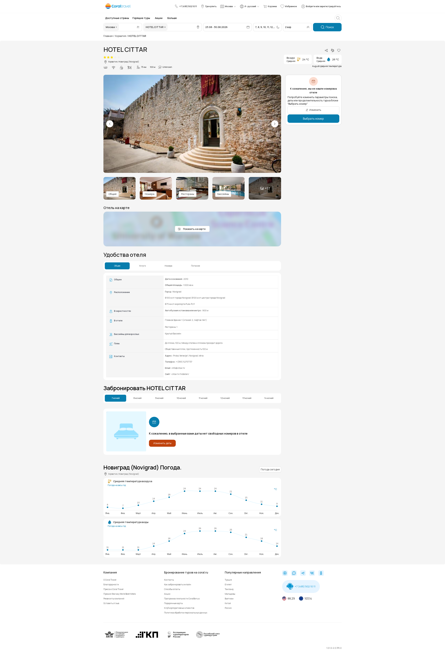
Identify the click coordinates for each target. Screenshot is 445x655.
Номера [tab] (168, 265)
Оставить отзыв (111, 603)
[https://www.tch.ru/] (147, 637)
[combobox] (119, 27)
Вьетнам (229, 598)
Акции (167, 593)
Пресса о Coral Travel (113, 589)
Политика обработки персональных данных (185, 612)
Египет (228, 584)
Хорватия (120, 36)
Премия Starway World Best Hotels (119, 593)
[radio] (104, 57)
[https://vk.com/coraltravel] (312, 573)
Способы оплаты (172, 589)
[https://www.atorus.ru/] (177, 637)
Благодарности (111, 584)
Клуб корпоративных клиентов (179, 607)
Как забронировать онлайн (177, 584)
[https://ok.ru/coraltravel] (321, 573)
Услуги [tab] (142, 265)
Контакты (169, 579)
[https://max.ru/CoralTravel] (294, 573)
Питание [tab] (195, 265)
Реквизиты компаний (113, 598)
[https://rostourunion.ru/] (208, 637)
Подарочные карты (173, 603)
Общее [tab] (117, 265)
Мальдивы (230, 593)
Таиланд (229, 589)
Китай (228, 603)
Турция (228, 579)
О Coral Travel (109, 579)
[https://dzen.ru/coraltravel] (285, 573)
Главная (108, 36)
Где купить (211, 6)
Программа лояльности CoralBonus (182, 598)
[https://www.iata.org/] (116, 637)
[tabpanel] (192, 326)
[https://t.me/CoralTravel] (303, 573)
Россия (228, 607)
